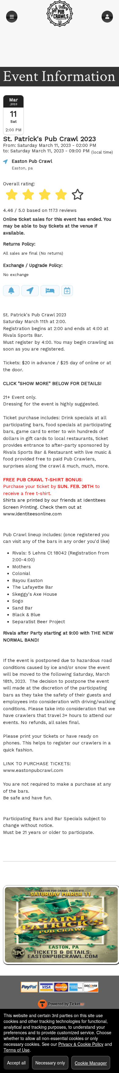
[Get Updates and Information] (11, 291)
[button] (107, 17)
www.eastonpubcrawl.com (33, 770)
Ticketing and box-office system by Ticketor (60, 1005)
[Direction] (30, 291)
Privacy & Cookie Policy (80, 1044)
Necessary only (50, 1063)
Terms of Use (17, 1050)
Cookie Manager (91, 1063)
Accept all (16, 1063)
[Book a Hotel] (50, 291)
